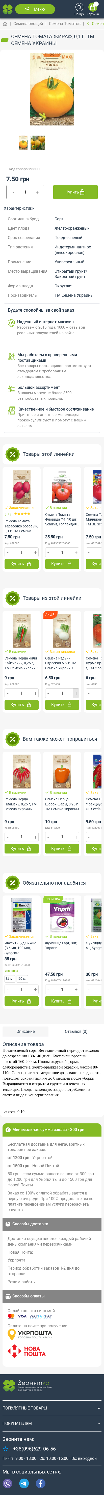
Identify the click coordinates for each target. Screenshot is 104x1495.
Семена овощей (28, 23)
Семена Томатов (65, 23)
